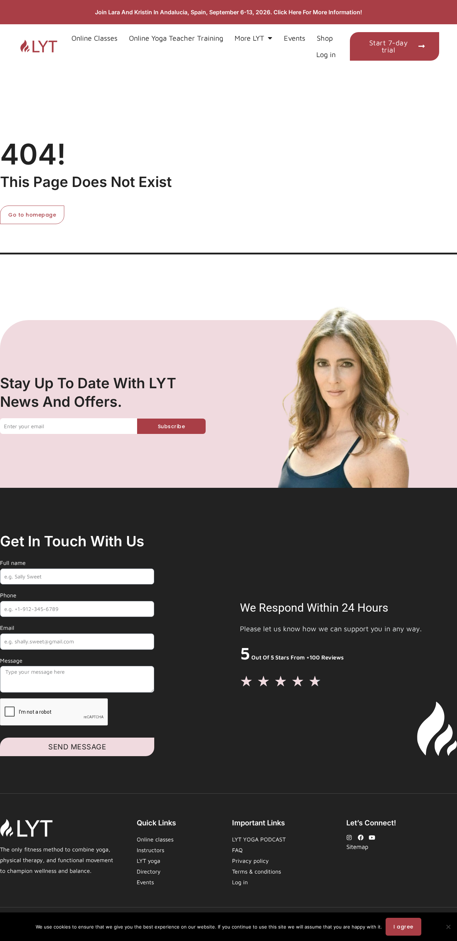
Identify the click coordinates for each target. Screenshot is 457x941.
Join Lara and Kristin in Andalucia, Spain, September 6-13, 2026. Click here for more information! (228, 12)
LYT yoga (148, 860)
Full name (13, 563)
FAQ (237, 850)
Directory (149, 871)
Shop (325, 38)
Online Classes (94, 38)
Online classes (155, 839)
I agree (403, 926)
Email (7, 627)
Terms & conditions (256, 871)
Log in (326, 54)
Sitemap (357, 846)
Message (11, 660)
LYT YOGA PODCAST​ (259, 839)
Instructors (150, 850)
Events (294, 38)
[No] (448, 926)
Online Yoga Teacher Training (176, 38)
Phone (8, 595)
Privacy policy (250, 860)
